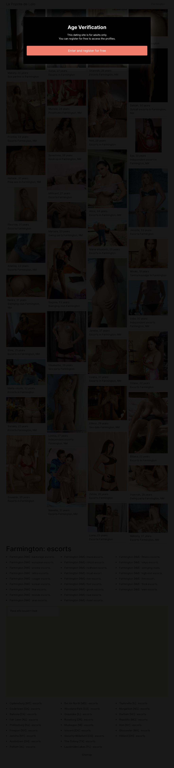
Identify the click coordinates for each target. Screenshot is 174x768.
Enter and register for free (87, 50)
